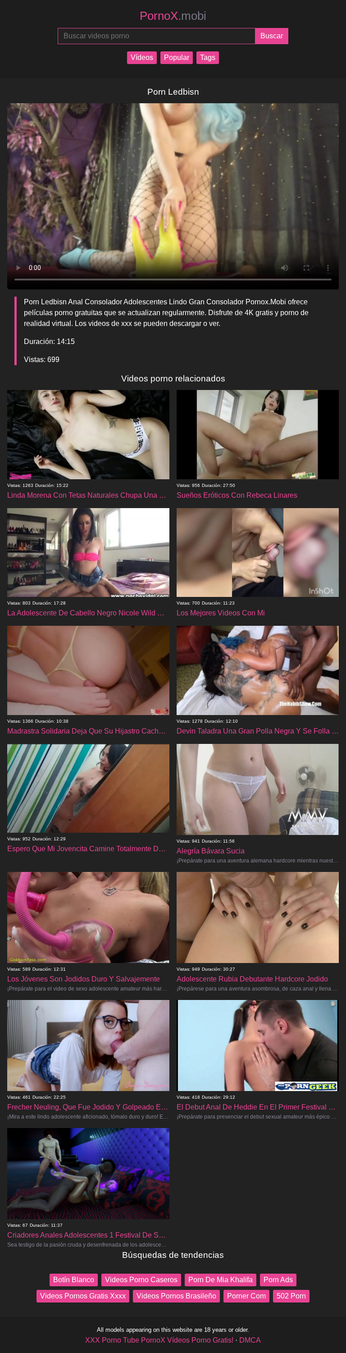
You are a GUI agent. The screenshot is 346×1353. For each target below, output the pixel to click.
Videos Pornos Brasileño (176, 1296)
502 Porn (291, 1296)
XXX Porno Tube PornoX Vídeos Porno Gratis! (159, 1340)
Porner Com (246, 1296)
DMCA (250, 1340)
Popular (176, 57)
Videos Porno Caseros (141, 1280)
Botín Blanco (73, 1280)
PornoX (173, 15)
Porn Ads (278, 1280)
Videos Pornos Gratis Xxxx (83, 1296)
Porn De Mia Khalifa (220, 1280)
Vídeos (142, 57)
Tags (207, 57)
